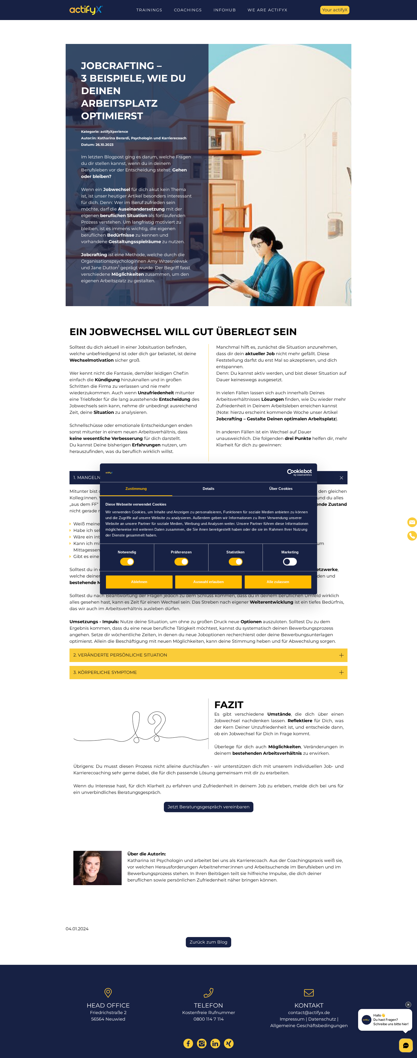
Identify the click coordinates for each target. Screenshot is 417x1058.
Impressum (292, 1019)
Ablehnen (139, 582)
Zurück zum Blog (208, 942)
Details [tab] (209, 489)
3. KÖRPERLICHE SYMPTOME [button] (105, 672)
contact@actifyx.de (309, 1012)
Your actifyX (335, 10)
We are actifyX (268, 10)
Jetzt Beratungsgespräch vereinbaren (209, 807)
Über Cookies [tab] (280, 489)
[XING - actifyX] (229, 1043)
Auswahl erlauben (208, 582)
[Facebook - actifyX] (188, 1043)
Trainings (149, 10)
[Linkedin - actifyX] (215, 1043)
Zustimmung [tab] (136, 489)
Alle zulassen (278, 582)
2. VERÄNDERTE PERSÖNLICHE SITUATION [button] (120, 655)
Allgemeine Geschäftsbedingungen (309, 1025)
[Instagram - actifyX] (202, 1043)
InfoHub (225, 10)
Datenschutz (322, 1019)
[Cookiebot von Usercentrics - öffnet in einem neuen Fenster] (291, 472)
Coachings (188, 10)
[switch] (181, 562)
